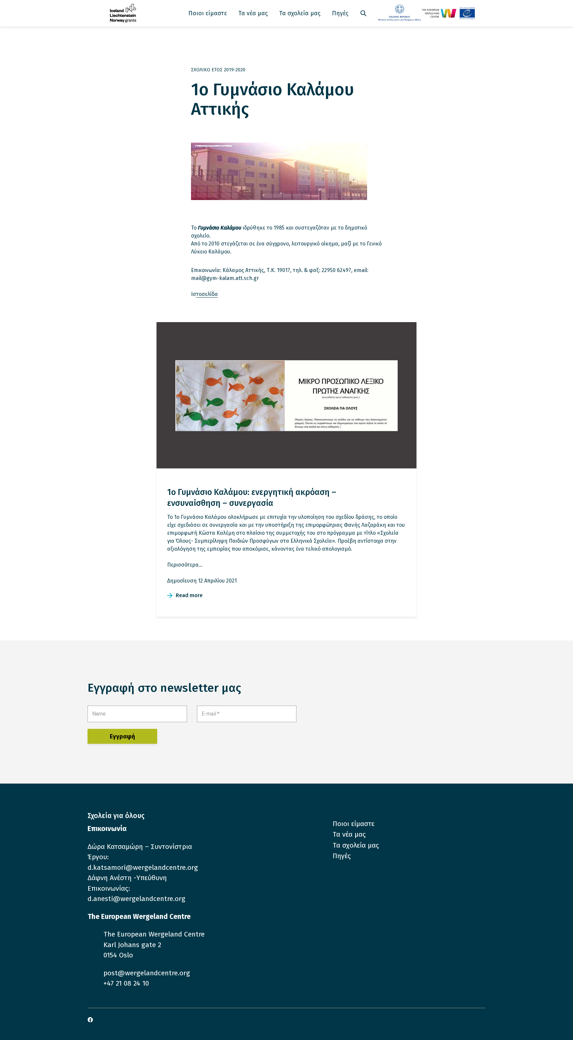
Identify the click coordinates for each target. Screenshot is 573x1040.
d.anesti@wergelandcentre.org (136, 898)
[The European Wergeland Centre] (448, 13)
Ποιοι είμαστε (207, 13)
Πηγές (340, 13)
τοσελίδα (207, 294)
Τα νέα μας (253, 13)
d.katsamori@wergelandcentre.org (143, 867)
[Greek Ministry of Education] (400, 13)
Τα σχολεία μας (299, 13)
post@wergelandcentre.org (146, 973)
